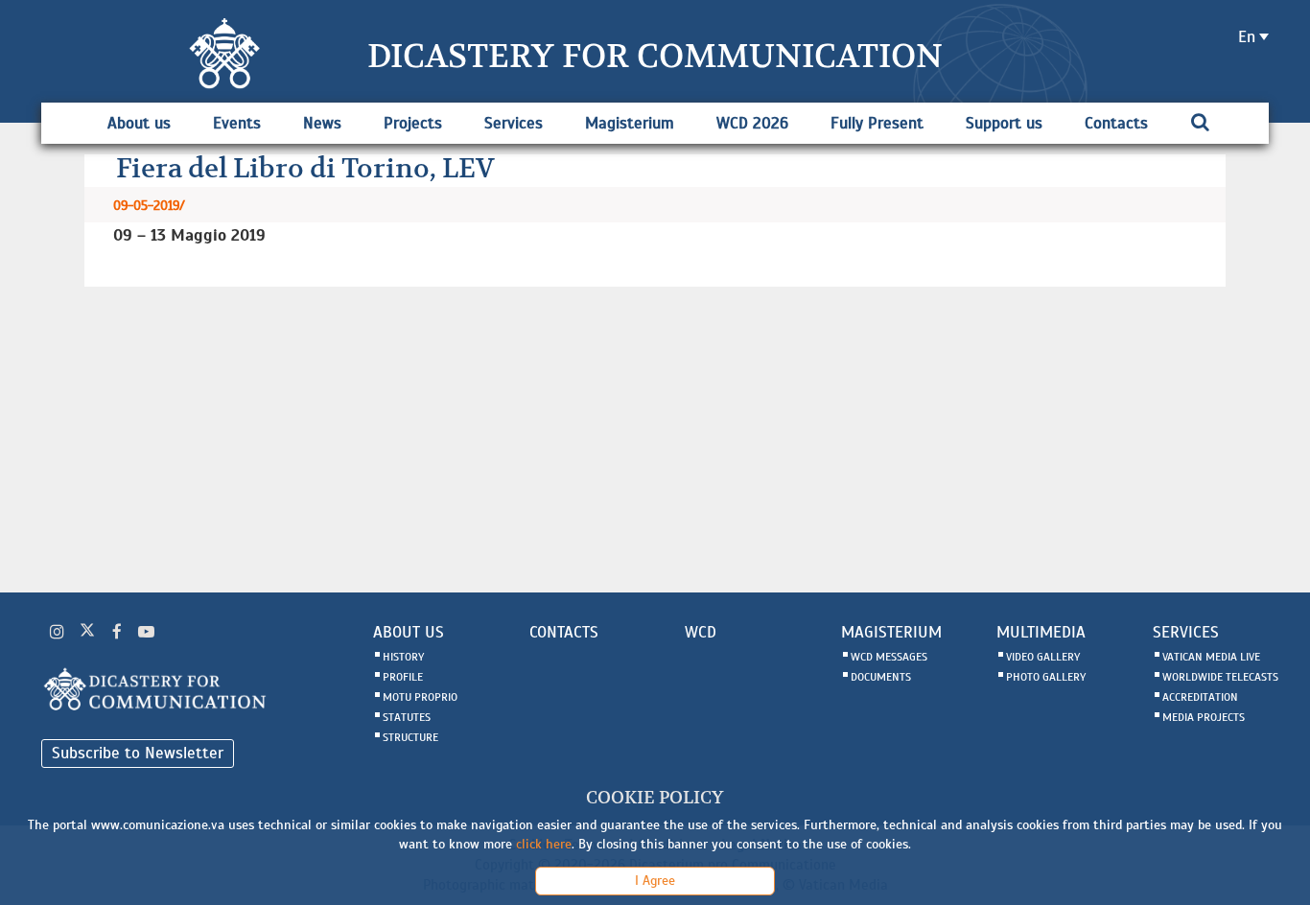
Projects (413, 123)
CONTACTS (563, 632)
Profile (403, 677)
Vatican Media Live (1211, 656)
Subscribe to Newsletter (137, 753)
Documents (881, 677)
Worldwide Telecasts (1220, 677)
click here (544, 844)
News (322, 123)
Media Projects (1203, 717)
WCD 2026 (752, 123)
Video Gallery (1043, 656)
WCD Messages (889, 656)
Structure (410, 737)
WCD (700, 632)
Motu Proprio (420, 697)
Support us (1004, 123)
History (403, 656)
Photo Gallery (1046, 677)
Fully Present (877, 123)
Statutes (407, 717)
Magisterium (629, 123)
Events (237, 123)
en (1246, 37)
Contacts (1116, 123)
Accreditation (1200, 697)
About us (139, 123)
